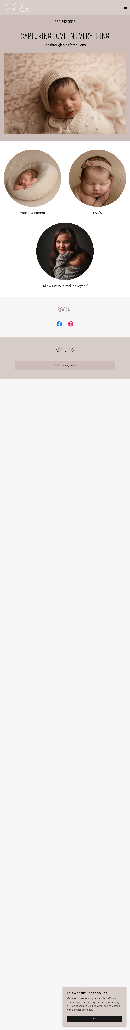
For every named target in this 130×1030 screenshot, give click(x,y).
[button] (125, 7)
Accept (94, 1018)
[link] (17, 7)
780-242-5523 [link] (65, 22)
